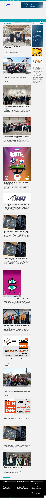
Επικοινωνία (17, 0)
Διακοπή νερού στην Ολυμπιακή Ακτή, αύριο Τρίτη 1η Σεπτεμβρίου (37, 82)
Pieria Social (9, 48)
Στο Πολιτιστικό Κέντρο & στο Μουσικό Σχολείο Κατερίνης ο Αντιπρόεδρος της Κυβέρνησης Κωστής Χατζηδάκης (37, 75)
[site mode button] (41, 21)
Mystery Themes (11, 497)
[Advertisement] (23, 13)
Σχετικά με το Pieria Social (12, 0)
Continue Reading (7, 54)
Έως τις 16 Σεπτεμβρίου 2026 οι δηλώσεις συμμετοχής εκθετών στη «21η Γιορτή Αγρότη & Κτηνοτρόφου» (37, 72)
